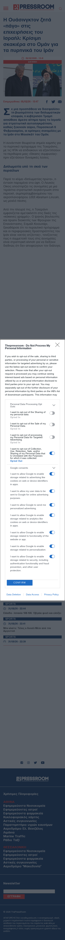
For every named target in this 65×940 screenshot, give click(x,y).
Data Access (32, 594)
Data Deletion (13, 594)
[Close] (58, 346)
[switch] (52, 413)
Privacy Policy (51, 594)
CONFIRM (20, 582)
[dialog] (32, 470)
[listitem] (32, 405)
